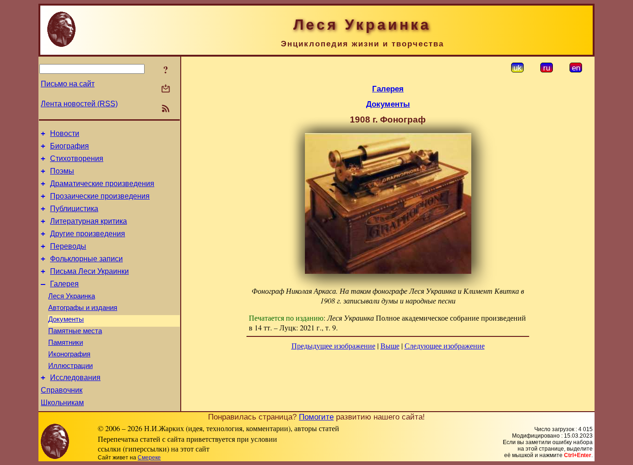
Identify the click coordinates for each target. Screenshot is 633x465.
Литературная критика (88, 221)
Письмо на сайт (68, 84)
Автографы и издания (82, 307)
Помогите (316, 416)
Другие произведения (87, 234)
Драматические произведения (102, 183)
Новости (64, 133)
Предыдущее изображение (333, 345)
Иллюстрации (70, 365)
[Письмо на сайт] (165, 89)
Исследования (75, 377)
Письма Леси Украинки (89, 271)
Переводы (68, 246)
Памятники (65, 342)
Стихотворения (76, 158)
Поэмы (62, 171)
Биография (69, 146)
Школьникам (62, 403)
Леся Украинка (71, 296)
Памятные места (75, 331)
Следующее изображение (445, 345)
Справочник (61, 390)
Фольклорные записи (86, 259)
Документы (66, 319)
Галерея (64, 284)
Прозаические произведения (100, 196)
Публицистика (74, 209)
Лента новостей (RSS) (79, 104)
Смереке (149, 457)
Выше (389, 345)
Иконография (69, 354)
